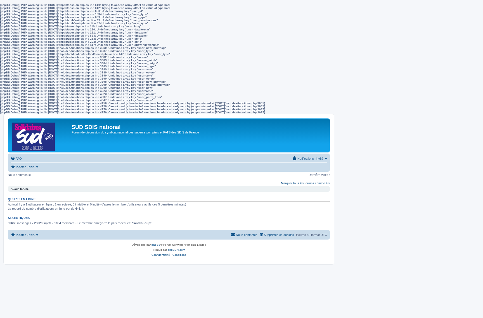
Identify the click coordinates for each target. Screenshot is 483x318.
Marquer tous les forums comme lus (305, 183)
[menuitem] (16, 158)
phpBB (155, 244)
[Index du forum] (40, 135)
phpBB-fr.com (176, 249)
